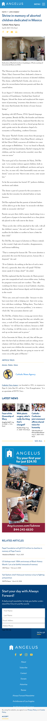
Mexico (16, 365)
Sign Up (41, 632)
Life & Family (14, 12)
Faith (4, 12)
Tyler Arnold (36, 430)
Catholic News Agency (11, 25)
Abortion (4, 365)
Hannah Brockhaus (38, 432)
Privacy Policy (32, 710)
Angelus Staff (6, 422)
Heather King (21, 428)
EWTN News (6, 581)
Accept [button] (5, 716)
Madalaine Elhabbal (8, 555)
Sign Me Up (6, 630)
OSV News (5, 568)
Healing (10, 365)
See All (38, 441)
